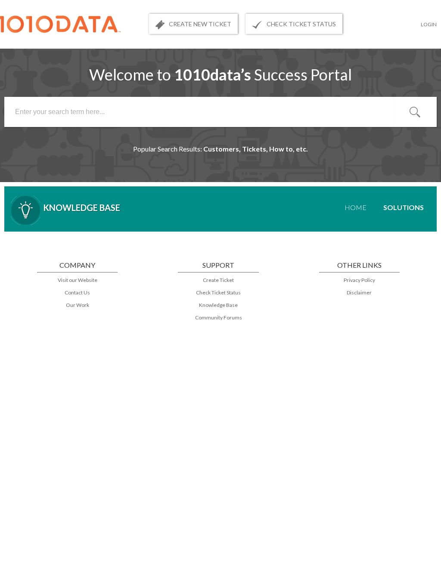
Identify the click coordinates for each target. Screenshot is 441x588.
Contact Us (77, 292)
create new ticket (200, 24)
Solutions (403, 207)
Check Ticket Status (218, 292)
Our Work (77, 305)
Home (355, 207)
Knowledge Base (218, 305)
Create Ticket (218, 280)
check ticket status (301, 24)
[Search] (415, 112)
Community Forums (218, 317)
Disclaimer (359, 292)
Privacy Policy (359, 280)
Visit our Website (77, 280)
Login (429, 24)
